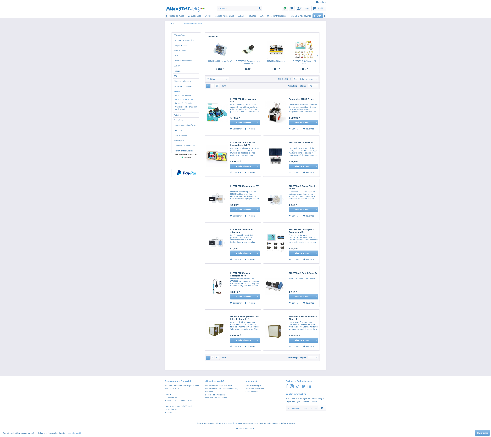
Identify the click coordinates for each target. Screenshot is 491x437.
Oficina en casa (180, 135)
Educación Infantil (183, 95)
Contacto (209, 391)
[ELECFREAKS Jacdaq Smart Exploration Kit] (275, 243)
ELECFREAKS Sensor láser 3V (244, 186)
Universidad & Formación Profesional (186, 108)
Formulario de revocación (216, 397)
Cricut (176, 55)
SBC (175, 76)
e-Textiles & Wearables (184, 40)
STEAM (177, 91)
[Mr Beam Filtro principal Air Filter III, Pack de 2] (217, 330)
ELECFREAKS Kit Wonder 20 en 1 (304, 62)
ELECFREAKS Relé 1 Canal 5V (303, 273)
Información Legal (253, 385)
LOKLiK (177, 66)
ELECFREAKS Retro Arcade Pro (243, 100)
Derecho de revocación (215, 395)
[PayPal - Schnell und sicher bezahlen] (187, 172)
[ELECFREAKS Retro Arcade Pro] (217, 112)
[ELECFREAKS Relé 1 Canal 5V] (275, 286)
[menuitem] (239, 8)
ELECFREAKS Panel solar (301, 142)
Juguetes (177, 71)
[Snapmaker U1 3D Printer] (275, 112)
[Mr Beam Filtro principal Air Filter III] (275, 330)
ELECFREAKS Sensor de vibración (241, 230)
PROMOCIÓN (179, 35)
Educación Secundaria (184, 99)
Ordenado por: (284, 79)
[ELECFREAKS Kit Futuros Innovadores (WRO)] (217, 156)
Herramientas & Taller (183, 151)
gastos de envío (233, 423)
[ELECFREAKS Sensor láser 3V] (217, 199)
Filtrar (213, 79)
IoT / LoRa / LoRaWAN (183, 86)
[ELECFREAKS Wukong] (276, 50)
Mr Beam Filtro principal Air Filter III (303, 317)
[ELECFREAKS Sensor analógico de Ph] (217, 286)
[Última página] (217, 86)
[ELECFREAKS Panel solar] (275, 156)
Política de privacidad (255, 388)
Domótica (178, 130)
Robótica (177, 115)
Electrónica (178, 120)
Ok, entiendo (482, 433)
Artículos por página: (297, 86)
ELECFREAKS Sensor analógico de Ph (240, 274)
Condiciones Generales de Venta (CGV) (221, 388)
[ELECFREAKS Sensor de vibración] (217, 243)
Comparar (237, 129)
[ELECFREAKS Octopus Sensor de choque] (248, 50)
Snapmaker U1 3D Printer (302, 99)
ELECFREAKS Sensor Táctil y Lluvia (303, 187)
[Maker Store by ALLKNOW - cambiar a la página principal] (185, 9)
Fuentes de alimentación (184, 145)
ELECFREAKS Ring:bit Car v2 (220, 61)
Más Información (75, 433)
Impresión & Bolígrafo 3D (185, 125)
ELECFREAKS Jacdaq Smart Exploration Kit (302, 230)
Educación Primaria (183, 103)
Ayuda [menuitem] (321, 2)
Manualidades (180, 50)
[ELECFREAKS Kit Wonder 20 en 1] (304, 50)
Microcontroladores (182, 81)
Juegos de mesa (180, 45)
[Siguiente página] (212, 86)
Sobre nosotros (252, 391)
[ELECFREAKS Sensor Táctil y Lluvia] (275, 199)
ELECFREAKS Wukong (276, 61)
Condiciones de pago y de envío (218, 385)
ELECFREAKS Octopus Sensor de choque (248, 62)
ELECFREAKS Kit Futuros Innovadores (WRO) (242, 143)
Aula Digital (179, 140)
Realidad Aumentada (183, 60)
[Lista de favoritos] (291, 8)
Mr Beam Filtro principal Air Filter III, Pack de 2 (244, 317)
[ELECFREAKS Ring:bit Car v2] (220, 50)
